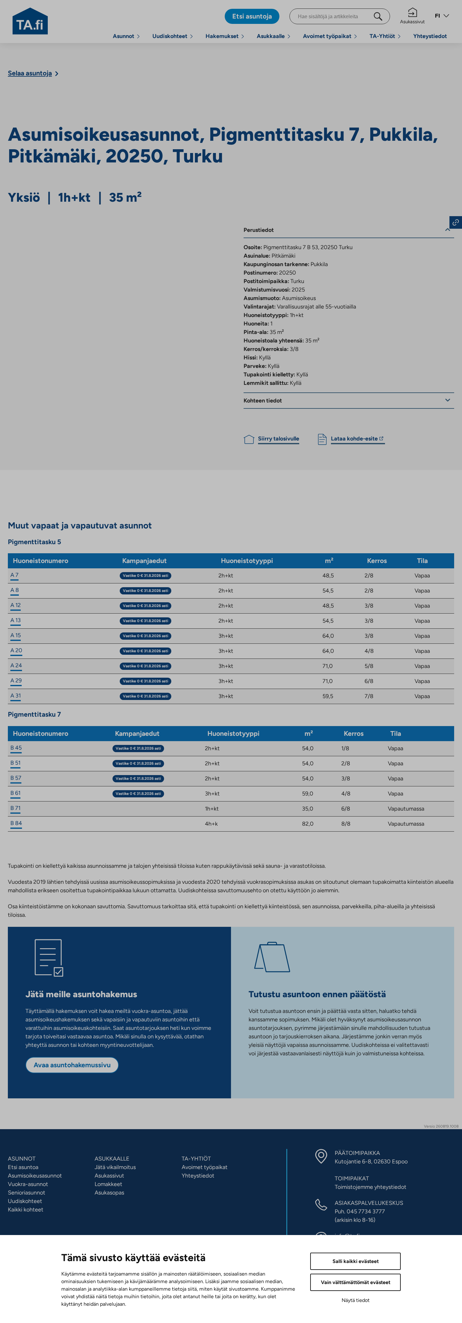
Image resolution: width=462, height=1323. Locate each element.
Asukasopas (109, 1192)
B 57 (15, 777)
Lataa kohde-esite (354, 439)
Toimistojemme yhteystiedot (370, 1187)
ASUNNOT (22, 1158)
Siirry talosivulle (278, 438)
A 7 (14, 574)
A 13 (15, 620)
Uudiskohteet (169, 36)
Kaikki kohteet (25, 1209)
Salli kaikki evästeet (356, 1261)
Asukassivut (412, 22)
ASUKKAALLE (112, 1158)
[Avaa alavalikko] (138, 36)
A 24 (16, 665)
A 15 (15, 635)
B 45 (16, 747)
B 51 (15, 762)
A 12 (15, 605)
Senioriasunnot (26, 1192)
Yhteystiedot (430, 36)
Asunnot (123, 36)
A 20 (16, 650)
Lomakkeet (108, 1184)
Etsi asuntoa (23, 1167)
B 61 (15, 793)
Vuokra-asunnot (28, 1184)
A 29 (16, 680)
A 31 (15, 695)
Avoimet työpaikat (327, 36)
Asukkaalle (271, 36)
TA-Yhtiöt (382, 36)
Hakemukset (222, 36)
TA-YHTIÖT (196, 1158)
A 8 (14, 590)
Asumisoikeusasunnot (35, 1175)
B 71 (15, 808)
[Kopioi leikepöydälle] (455, 222)
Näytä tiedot (356, 1300)
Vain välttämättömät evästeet (355, 1282)
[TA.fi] (30, 20)
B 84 (16, 823)
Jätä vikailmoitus (115, 1167)
